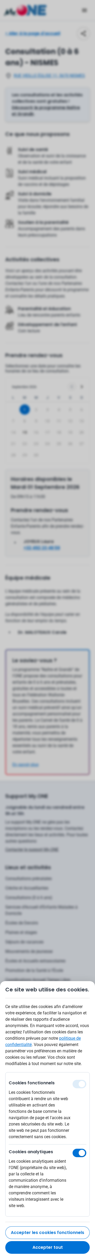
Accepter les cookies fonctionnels (47, 1232)
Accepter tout (47, 1247)
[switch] (79, 1153)
